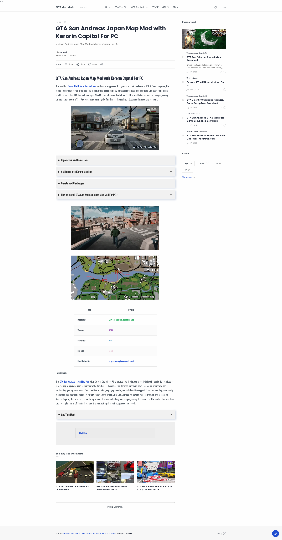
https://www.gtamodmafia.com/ (121, 361)
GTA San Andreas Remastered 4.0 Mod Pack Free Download (206, 137)
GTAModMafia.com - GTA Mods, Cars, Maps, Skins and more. (67, 7)
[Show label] (188, 177)
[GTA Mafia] (191, 114)
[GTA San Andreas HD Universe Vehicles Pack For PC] (115, 471)
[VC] (206, 96)
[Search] (220, 7)
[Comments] (223, 72)
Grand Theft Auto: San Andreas (82, 86)
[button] (215, 7)
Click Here (83, 432)
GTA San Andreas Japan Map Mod (74, 381)
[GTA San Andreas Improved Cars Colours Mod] (75, 471)
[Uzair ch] (63, 52)
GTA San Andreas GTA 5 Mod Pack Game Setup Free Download (205, 119)
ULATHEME (152, 533)
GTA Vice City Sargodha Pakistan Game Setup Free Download (205, 101)
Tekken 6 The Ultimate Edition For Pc (205, 84)
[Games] (195, 78)
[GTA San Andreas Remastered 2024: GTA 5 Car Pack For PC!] (156, 471)
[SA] (206, 53)
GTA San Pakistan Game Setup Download (204, 59)
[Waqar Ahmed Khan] (195, 53)
